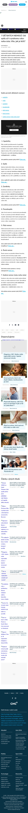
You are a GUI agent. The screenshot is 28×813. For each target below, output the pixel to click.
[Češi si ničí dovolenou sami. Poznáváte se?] (14, 462)
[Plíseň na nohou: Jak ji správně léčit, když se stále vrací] (14, 418)
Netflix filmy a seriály (5, 787)
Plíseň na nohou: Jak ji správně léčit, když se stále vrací (14, 426)
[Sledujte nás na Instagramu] (15, 698)
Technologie (4, 774)
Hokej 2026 (18, 761)
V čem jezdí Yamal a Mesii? (6, 737)
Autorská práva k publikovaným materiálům (13, 801)
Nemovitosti (8, 718)
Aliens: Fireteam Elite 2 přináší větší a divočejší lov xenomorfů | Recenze (17, 507)
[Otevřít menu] (26, 2)
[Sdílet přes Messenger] (18, 325)
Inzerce (12, 693)
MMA (17, 757)
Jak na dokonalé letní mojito (21, 747)
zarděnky (5, 103)
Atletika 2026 (18, 767)
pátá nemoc (6, 110)
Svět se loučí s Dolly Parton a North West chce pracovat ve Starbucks (18, 618)
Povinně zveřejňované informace (14, 809)
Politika (3, 754)
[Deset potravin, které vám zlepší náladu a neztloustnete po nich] (14, 370)
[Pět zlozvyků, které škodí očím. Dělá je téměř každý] (14, 440)
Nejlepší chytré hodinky (5, 783)
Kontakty (6, 693)
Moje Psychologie (5, 714)
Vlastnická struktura (18, 806)
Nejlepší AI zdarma (4, 781)
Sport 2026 (19, 754)
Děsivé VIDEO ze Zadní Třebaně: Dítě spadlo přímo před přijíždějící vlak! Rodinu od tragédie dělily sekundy (18, 484)
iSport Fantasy (8, 716)
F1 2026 (17, 765)
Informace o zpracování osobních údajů (11, 804)
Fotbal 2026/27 (19, 759)
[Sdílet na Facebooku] (9, 325)
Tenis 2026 (18, 763)
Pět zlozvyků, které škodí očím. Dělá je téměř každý (14, 448)
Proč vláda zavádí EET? (5, 762)
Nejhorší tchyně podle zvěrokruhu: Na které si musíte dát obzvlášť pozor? (18, 648)
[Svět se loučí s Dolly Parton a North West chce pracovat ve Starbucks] (5, 623)
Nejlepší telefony (4, 779)
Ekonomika (19, 774)
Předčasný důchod (19, 777)
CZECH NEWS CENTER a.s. (19, 795)
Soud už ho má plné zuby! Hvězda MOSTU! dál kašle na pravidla (18, 603)
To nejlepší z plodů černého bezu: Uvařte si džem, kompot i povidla (18, 538)
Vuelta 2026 (20, 725)
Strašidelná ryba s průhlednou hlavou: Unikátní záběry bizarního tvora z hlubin (18, 585)
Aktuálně (3, 730)
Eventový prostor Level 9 (15, 722)
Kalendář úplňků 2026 (5, 741)
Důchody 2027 (18, 781)
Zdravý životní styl (12, 10)
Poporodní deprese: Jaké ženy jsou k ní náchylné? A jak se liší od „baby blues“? (13, 403)
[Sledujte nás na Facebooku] (12, 698)
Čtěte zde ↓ (23, 159)
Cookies (21, 804)
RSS (17, 693)
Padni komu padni (4, 764)
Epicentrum (3, 734)
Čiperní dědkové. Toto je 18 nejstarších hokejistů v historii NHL (18, 632)
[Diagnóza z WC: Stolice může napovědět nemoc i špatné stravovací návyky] (14, 347)
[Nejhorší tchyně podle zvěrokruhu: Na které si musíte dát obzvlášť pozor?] (5, 653)
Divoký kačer (3, 768)
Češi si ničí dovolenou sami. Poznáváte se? (13, 470)
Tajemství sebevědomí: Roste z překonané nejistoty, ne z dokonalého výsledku (17, 522)
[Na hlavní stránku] (14, 2)
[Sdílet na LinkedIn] (15, 325)
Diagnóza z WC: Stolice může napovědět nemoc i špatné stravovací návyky (13, 356)
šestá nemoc (6, 113)
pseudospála (6, 107)
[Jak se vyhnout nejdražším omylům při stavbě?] (5, 575)
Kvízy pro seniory (4, 739)
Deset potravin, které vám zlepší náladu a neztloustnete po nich (13, 380)
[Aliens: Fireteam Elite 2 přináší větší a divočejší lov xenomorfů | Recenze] (5, 511)
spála (4, 100)
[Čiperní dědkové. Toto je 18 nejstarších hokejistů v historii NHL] (5, 637)
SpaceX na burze (4, 777)
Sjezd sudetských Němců (6, 760)
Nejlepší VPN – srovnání (5, 785)
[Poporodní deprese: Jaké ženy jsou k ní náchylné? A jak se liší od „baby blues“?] (14, 394)
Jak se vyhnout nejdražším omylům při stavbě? (16, 571)
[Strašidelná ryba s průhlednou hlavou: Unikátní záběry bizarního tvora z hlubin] (5, 591)
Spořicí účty (18, 779)
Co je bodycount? (4, 743)
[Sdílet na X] (12, 325)
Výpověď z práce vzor (5, 766)
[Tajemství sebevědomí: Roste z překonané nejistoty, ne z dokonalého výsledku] (5, 527)
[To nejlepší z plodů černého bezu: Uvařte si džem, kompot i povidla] (5, 543)
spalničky (5, 97)
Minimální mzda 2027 (20, 783)
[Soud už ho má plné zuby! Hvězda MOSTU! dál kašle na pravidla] (5, 608)
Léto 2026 (19, 730)
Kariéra (21, 693)
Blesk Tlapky (13, 714)
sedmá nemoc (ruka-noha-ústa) (11, 116)
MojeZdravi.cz (4, 10)
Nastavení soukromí (9, 806)
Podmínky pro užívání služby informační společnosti (14, 803)
